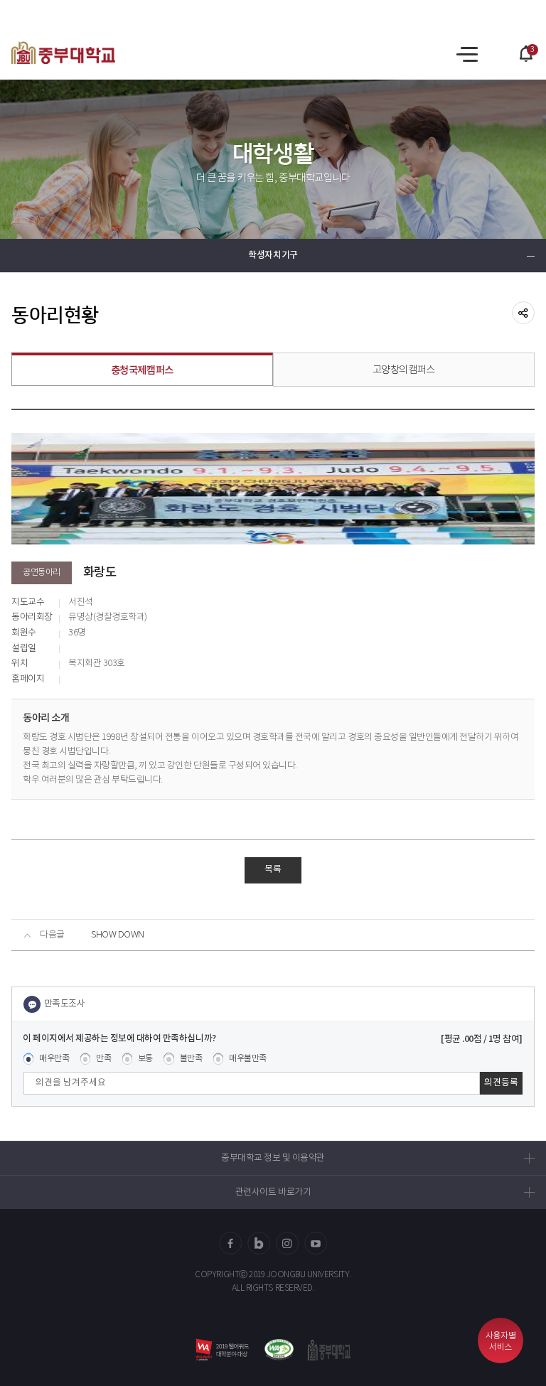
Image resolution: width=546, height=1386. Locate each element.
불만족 (191, 1058)
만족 (103, 1058)
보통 (145, 1058)
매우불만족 (248, 1058)
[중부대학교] (63, 52)
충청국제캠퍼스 (142, 371)
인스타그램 (287, 1243)
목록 (273, 869)
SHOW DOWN (117, 935)
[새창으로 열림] (279, 1350)
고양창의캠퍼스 (404, 370)
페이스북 (230, 1243)
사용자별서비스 (500, 1341)
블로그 (258, 1243)
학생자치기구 (272, 255)
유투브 (315, 1243)
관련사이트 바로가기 (273, 1192)
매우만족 (54, 1058)
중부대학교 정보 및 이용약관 (273, 1158)
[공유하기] (523, 312)
